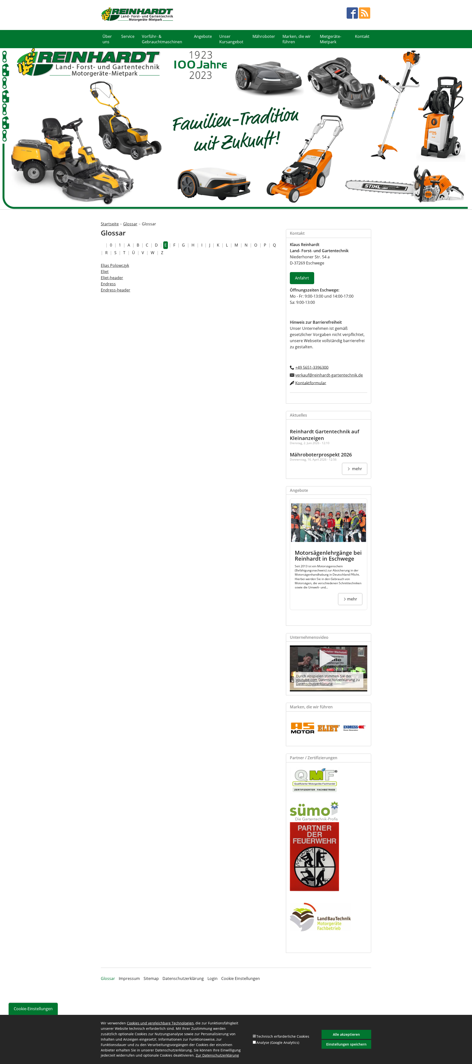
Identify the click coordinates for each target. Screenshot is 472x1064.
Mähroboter (263, 36)
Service (127, 36)
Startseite (110, 224)
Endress (108, 284)
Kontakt (362, 36)
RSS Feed (364, 13)
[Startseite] (138, 14)
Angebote (203, 36)
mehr (356, 468)
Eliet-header (112, 277)
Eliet (105, 271)
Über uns (107, 39)
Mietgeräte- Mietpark (330, 39)
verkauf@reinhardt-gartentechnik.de (329, 375)
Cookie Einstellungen (240, 978)
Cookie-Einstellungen (33, 1008)
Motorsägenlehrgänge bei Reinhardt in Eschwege (328, 555)
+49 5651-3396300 (311, 367)
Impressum (129, 978)
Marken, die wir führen (296, 39)
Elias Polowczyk (115, 265)
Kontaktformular (310, 382)
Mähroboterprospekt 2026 (321, 454)
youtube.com (306, 679)
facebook (352, 13)
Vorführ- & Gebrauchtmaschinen (162, 39)
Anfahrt (302, 278)
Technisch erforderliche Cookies (282, 1036)
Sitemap (151, 978)
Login (212, 978)
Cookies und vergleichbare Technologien (160, 1023)
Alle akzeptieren (346, 1034)
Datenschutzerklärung (314, 683)
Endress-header (115, 290)
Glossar (130, 224)
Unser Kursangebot (231, 39)
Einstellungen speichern (346, 1044)
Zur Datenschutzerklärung (217, 1056)
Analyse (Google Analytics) (277, 1042)
